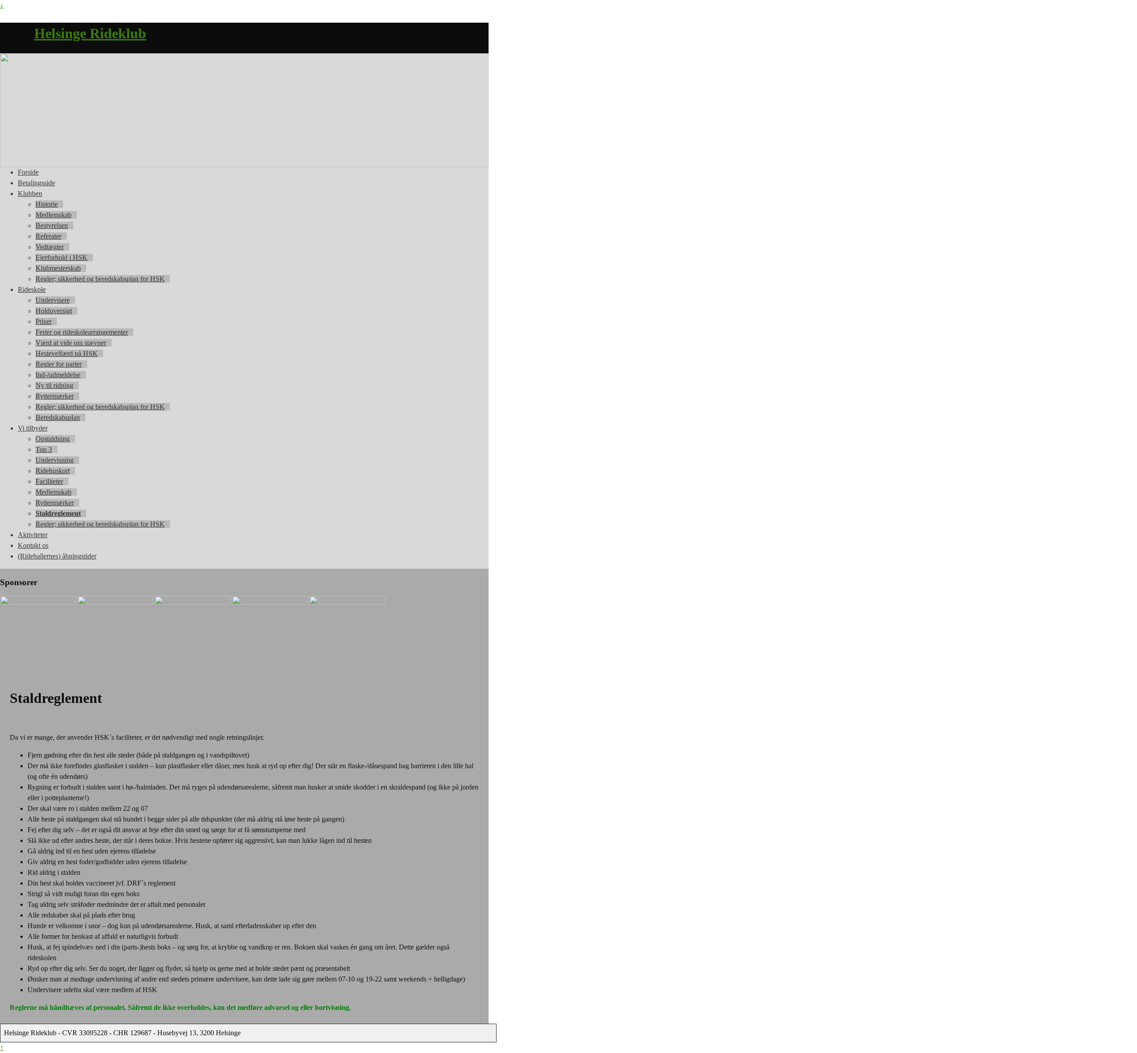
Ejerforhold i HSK (61, 257)
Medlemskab (54, 215)
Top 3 (44, 449)
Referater (48, 236)
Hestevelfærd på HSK (67, 353)
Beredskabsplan (58, 417)
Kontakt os (33, 545)
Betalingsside (36, 183)
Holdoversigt (54, 311)
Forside (28, 172)
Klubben (30, 193)
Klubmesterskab (58, 268)
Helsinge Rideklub (90, 33)
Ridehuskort (53, 471)
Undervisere (53, 300)
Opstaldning (53, 439)
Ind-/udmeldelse (58, 375)
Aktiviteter (33, 534)
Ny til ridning (54, 385)
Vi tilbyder (33, 428)
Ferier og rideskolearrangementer (82, 332)
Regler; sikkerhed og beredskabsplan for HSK (100, 279)
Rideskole (32, 289)
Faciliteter (49, 481)
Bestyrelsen (52, 225)
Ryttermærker (55, 396)
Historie (47, 204)
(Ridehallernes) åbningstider (57, 556)
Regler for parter (59, 364)
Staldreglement (58, 513)
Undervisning (55, 460)
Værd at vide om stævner (71, 343)
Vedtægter (50, 247)
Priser (44, 321)
